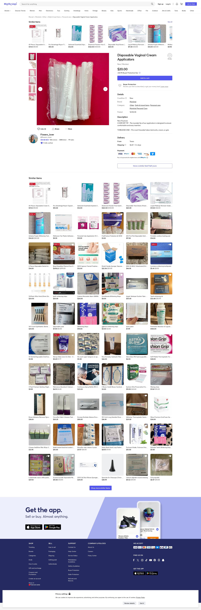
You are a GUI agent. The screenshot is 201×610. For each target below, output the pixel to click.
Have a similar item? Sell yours (145, 166)
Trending (31, 547)
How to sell (52, 547)
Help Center (72, 551)
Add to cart (144, 78)
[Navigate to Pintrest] (155, 560)
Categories (32, 556)
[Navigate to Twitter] (138, 560)
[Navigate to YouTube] (150, 560)
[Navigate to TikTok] (146, 560)
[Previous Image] (40, 89)
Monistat (38, 17)
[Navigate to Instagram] (142, 560)
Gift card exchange (35, 568)
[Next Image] (105, 89)
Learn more (164, 86)
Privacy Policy (140, 597)
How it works (33, 564)
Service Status (72, 556)
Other (44, 17)
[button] (177, 4)
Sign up (160, 4)
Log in (168, 4)
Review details (129, 603)
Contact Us (71, 547)
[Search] (152, 4)
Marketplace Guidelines (72, 561)
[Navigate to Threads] (159, 560)
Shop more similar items (100, 488)
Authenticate (52, 564)
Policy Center (92, 556)
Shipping (51, 556)
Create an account (35, 579)
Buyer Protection (73, 570)
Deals (30, 560)
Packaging (51, 551)
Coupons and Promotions (33, 573)
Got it (142, 603)
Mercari (31, 17)
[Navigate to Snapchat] (163, 560)
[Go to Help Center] (126, 98)
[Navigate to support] (135, 547)
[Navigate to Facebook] (134, 560)
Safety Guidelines (74, 566)
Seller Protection (73, 574)
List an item (191, 4)
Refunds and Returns (72, 580)
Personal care (66, 17)
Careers (90, 551)
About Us (91, 547)
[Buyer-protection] (140, 73)
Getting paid (52, 560)
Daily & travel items (54, 17)
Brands (31, 551)
